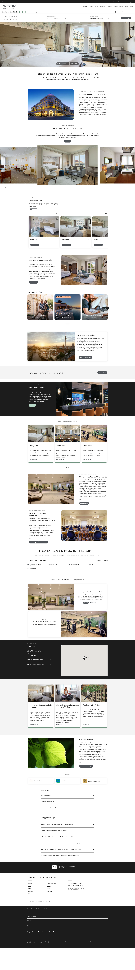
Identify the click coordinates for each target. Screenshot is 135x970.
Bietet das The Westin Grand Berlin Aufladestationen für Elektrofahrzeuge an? (60, 855)
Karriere (39, 941)
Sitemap (43, 942)
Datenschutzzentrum (78, 941)
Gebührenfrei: (76, 888)
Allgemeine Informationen (47, 801)
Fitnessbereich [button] (33, 568)
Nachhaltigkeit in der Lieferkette (33, 942)
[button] (117, 2)
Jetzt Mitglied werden (85, 357)
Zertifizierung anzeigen (86, 766)
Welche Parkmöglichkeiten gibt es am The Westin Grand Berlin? (57, 836)
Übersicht (85, 6)
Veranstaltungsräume (75, 564)
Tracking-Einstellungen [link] (31, 941)
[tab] (42, 555)
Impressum (49, 891)
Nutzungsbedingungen (47, 941)
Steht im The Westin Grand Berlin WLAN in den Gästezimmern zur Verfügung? (60, 843)
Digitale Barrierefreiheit (94, 941)
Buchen (86, 602)
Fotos (131, 6)
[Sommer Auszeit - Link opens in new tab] (40, 307)
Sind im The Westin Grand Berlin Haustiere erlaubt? (54, 830)
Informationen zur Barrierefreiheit (49, 808)
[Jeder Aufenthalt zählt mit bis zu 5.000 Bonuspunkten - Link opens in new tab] (67, 307)
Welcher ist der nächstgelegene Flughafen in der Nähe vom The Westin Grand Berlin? (62, 849)
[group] (67, 399)
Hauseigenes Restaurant (35, 564)
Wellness (110, 6)
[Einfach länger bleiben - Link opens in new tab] (95, 307)
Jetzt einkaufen (33, 724)
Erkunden (67, 141)
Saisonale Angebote (118, 6)
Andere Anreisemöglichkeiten (36, 664)
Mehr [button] (88, 79)
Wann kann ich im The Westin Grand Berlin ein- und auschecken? (57, 824)
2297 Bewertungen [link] (34, 11)
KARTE (118, 11)
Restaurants (102, 6)
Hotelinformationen (45, 795)
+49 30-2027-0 (127, 11)
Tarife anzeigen (34, 244)
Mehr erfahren (33, 210)
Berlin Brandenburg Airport (36, 659)
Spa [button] (92, 564)
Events (126, 6)
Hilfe (47, 942)
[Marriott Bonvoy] (129, 2)
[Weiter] (107, 308)
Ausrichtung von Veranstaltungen (38, 542)
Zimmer (91, 6)
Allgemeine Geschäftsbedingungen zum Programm (63, 941)
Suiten (96, 6)
